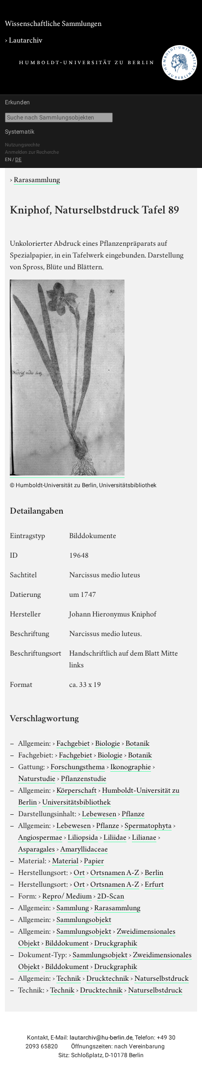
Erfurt (154, 883)
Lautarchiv (25, 39)
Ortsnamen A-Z (114, 871)
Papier (94, 859)
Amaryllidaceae (84, 848)
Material (65, 859)
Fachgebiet (73, 742)
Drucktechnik (107, 977)
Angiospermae (40, 836)
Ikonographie (130, 765)
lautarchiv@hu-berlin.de (101, 1037)
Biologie (107, 742)
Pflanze (133, 812)
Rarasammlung (37, 178)
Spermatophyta (148, 824)
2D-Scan (110, 895)
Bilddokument (67, 942)
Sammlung (72, 906)
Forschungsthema (77, 765)
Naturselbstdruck (161, 977)
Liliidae (114, 836)
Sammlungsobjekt (83, 918)
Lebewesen (99, 812)
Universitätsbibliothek (76, 801)
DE (18, 159)
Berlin (154, 871)
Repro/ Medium (67, 895)
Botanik (138, 742)
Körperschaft (76, 789)
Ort (79, 871)
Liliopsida (83, 836)
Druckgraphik (115, 942)
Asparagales (36, 848)
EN (8, 159)
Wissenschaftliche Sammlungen (53, 22)
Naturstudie (36, 777)
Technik (68, 977)
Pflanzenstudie (83, 777)
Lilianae (144, 836)
